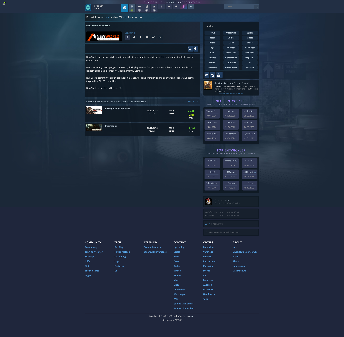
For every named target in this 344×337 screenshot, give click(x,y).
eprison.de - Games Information (172, 2)
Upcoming (231, 33)
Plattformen (231, 58)
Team (236, 256)
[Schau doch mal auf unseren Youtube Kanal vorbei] (219, 74)
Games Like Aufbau (184, 308)
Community (91, 247)
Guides (231, 38)
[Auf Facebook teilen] (196, 48)
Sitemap (89, 256)
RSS (87, 265)
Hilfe (87, 261)
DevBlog (118, 247)
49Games (231, 172)
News (212, 33)
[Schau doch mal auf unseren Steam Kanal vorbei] (212, 74)
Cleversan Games (213, 122)
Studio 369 (212, 134)
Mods (250, 43)
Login (88, 275)
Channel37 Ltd (212, 111)
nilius (227, 200)
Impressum (239, 265)
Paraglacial (231, 134)
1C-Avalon (230, 183)
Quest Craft (250, 134)
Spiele (250, 33)
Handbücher (231, 67)
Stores (212, 62)
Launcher (231, 62)
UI (115, 270)
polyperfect (231, 122)
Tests (212, 38)
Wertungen (250, 48)
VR (250, 62)
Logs (116, 261)
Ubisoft (212, 172)
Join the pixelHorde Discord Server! (232, 83)
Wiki (212, 53)
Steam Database (153, 247)
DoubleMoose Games (253, 111)
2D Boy (250, 183)
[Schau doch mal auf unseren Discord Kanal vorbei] (206, 74)
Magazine (250, 58)
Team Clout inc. (250, 122)
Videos (250, 38)
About (236, 261)
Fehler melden (122, 251)
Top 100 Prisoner (94, 251)
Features (119, 265)
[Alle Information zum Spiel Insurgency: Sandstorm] (94, 110)
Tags (212, 48)
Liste (106, 17)
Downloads (231, 48)
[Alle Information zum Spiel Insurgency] (94, 127)
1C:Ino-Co (212, 161)
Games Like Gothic (184, 303)
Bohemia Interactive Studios (218, 183)
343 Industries (249, 172)
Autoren (250, 67)
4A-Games (250, 161)
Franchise (212, 67)
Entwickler (231, 53)
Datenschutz (239, 270)
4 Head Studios (231, 161)
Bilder (212, 43)
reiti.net (230, 111)
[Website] (128, 37)
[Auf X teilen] (190, 48)
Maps (231, 43)
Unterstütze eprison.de (245, 251)
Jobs (235, 247)
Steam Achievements (155, 251)
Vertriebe (249, 53)
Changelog (120, 256)
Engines (212, 58)
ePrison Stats (92, 270)
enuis (191, 316)
